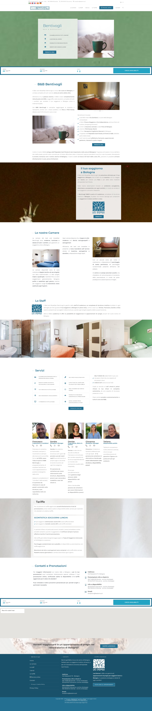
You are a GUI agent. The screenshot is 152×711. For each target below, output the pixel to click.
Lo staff (32, 667)
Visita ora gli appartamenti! (104, 684)
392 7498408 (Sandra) (53, 1)
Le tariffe (32, 674)
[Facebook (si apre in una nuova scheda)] (121, 2)
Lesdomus (82, 305)
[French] (35, 3)
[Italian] (29, 3)
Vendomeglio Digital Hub (81, 702)
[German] (40, 3)
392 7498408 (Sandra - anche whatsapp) (100, 579)
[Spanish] (38, 3)
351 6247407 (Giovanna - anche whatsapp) (101, 581)
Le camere (33, 664)
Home (32, 660)
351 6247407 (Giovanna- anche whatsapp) (75, 682)
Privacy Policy (34, 688)
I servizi (32, 670)
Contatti (32, 680)
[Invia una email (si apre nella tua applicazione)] (123, 2)
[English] (32, 3)
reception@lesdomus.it (95, 593)
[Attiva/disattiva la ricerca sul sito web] (123, 8)
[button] (79, 96)
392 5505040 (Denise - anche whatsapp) (100, 588)
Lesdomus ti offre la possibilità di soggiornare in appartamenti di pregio (77, 314)
